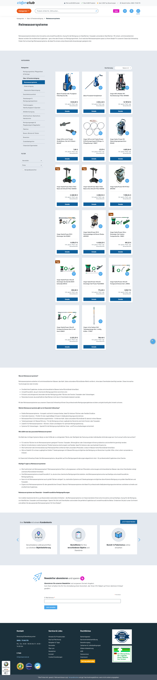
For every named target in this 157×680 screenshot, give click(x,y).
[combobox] (64, 11)
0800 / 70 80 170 (135, 3)
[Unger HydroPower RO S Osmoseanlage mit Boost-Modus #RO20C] (93, 221)
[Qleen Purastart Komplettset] (93, 82)
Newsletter (52, 651)
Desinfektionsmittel (29, 94)
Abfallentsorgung (28, 112)
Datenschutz (84, 654)
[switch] (6, 673)
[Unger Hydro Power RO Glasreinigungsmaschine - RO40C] (120, 128)
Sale (116, 11)
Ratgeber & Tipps (54, 642)
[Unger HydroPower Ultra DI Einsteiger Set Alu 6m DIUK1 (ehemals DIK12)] (67, 268)
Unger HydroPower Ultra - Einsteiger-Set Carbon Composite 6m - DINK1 (118, 234)
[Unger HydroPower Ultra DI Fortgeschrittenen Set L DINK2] (120, 268)
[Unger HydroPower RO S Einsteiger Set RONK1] (67, 221)
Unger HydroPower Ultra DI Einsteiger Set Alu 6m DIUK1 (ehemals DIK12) (65, 282)
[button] (153, 341)
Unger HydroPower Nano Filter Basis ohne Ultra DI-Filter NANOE (93, 187)
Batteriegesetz (85, 636)
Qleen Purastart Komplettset (92, 95)
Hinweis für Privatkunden (57, 636)
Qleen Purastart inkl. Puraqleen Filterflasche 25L (67, 94)
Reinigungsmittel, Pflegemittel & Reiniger (33, 73)
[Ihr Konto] (131, 11)
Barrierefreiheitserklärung (89, 639)
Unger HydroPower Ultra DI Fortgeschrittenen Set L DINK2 (120, 283)
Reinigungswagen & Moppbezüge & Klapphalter (31, 124)
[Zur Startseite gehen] (26, 3)
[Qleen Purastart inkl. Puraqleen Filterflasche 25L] (67, 82)
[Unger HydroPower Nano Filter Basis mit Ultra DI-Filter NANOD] (67, 175)
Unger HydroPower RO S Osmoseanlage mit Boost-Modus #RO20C (93, 234)
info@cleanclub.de (23, 657)
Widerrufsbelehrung (86, 648)
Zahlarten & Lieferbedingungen (90, 645)
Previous (18, 539)
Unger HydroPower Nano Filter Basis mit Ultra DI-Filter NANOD (67, 187)
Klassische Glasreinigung (32, 90)
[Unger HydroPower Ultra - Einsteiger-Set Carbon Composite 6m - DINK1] (120, 221)
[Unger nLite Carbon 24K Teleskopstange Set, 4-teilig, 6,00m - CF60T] (93, 316)
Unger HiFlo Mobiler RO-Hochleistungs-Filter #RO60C (119, 94)
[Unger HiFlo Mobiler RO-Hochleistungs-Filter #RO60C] (120, 82)
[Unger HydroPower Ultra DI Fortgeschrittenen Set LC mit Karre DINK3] (67, 316)
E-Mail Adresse (49, 597)
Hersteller (25, 160)
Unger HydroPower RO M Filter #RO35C (119, 187)
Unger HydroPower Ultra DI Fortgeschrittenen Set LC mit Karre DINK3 (66, 329)
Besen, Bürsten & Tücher (31, 133)
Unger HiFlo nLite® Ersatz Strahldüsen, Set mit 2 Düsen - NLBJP (66, 141)
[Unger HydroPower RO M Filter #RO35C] (120, 175)
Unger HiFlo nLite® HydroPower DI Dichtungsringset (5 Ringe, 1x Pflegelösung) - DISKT (93, 141)
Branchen (26, 137)
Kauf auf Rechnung (55, 639)
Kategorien (24, 67)
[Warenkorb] (138, 11)
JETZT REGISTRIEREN (128, 522)
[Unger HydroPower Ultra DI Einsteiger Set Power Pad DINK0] (93, 268)
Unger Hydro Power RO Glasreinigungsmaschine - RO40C (118, 141)
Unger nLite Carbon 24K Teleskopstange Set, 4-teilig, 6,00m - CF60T (92, 329)
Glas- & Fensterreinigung (31, 78)
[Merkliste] (73, 88)
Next (139, 539)
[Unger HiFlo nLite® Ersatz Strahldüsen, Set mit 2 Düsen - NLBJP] (67, 128)
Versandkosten (73, 677)
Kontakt (51, 654)
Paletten (26, 129)
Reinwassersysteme (30, 82)
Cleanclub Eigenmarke (30, 145)
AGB (81, 651)
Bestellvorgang (85, 642)
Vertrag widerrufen (87, 661)
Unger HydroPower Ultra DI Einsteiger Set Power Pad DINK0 (93, 283)
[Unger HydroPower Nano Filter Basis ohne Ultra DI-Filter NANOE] (93, 175)
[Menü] (9, 662)
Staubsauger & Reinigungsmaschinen (30, 100)
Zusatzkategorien (28, 141)
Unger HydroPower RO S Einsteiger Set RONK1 (64, 235)
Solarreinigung (28, 86)
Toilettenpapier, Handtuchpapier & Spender (31, 106)
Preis (24, 165)
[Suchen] (96, 11)
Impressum (84, 657)
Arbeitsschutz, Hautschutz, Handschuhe (31, 117)
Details (67, 111)
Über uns (51, 648)
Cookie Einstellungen (55, 657)
